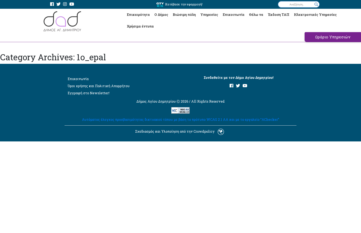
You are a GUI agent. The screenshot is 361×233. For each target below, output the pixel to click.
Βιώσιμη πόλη (184, 14)
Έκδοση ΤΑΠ (278, 14)
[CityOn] (160, 4)
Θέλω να (256, 14)
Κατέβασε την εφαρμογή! (183, 4)
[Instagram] (65, 4)
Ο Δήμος (161, 14)
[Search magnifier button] (316, 4)
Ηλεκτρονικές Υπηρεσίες (315, 14)
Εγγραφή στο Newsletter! (88, 93)
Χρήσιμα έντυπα (140, 26)
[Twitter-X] (58, 4)
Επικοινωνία (233, 14)
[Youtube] (71, 4)
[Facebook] (52, 4)
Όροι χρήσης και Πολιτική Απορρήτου (99, 86)
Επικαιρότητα (138, 14)
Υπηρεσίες (209, 14)
